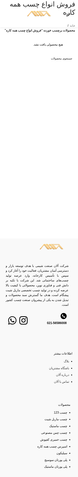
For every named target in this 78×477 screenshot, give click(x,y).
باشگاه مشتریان (59, 368)
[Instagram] (23, 320)
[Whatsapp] (12, 320)
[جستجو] (7, 58)
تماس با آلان (61, 381)
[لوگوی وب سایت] (39, 13)
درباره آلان (62, 374)
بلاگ (66, 361)
